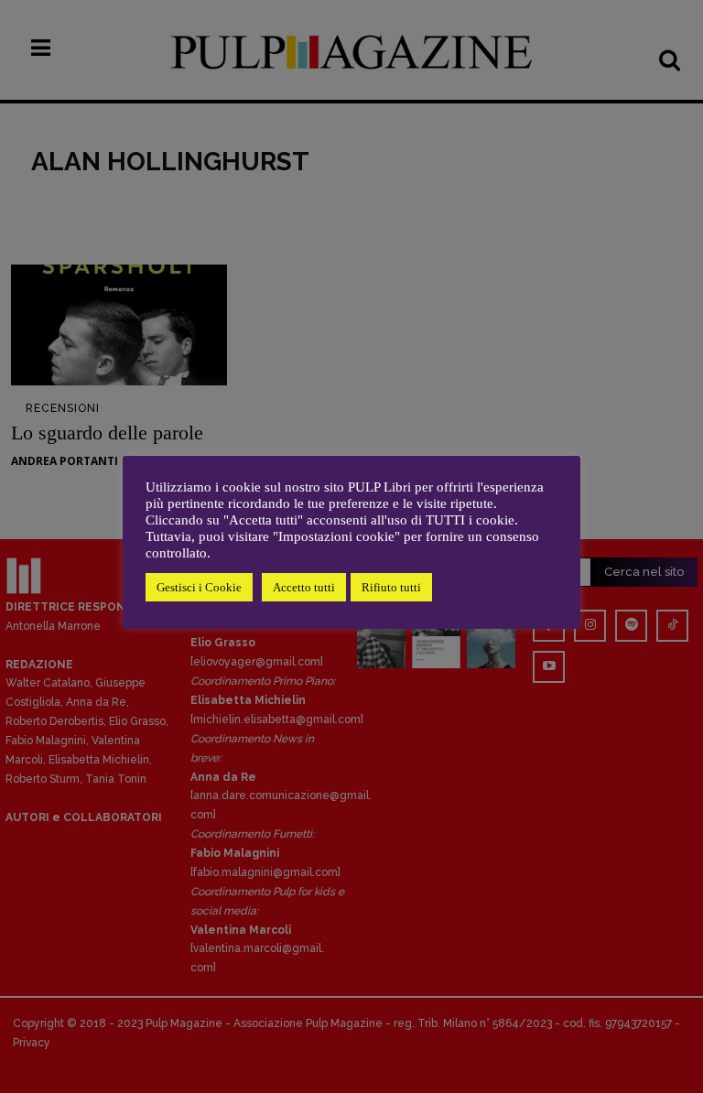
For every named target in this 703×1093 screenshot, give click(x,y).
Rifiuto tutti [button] (391, 587)
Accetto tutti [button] (304, 587)
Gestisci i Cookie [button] (199, 587)
